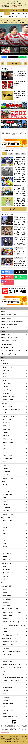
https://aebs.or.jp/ (5, 732)
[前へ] (26, 35)
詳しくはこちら (14, 6)
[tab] (4, 153)
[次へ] (2, 35)
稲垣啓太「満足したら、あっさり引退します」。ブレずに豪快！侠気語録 (13, 43)
